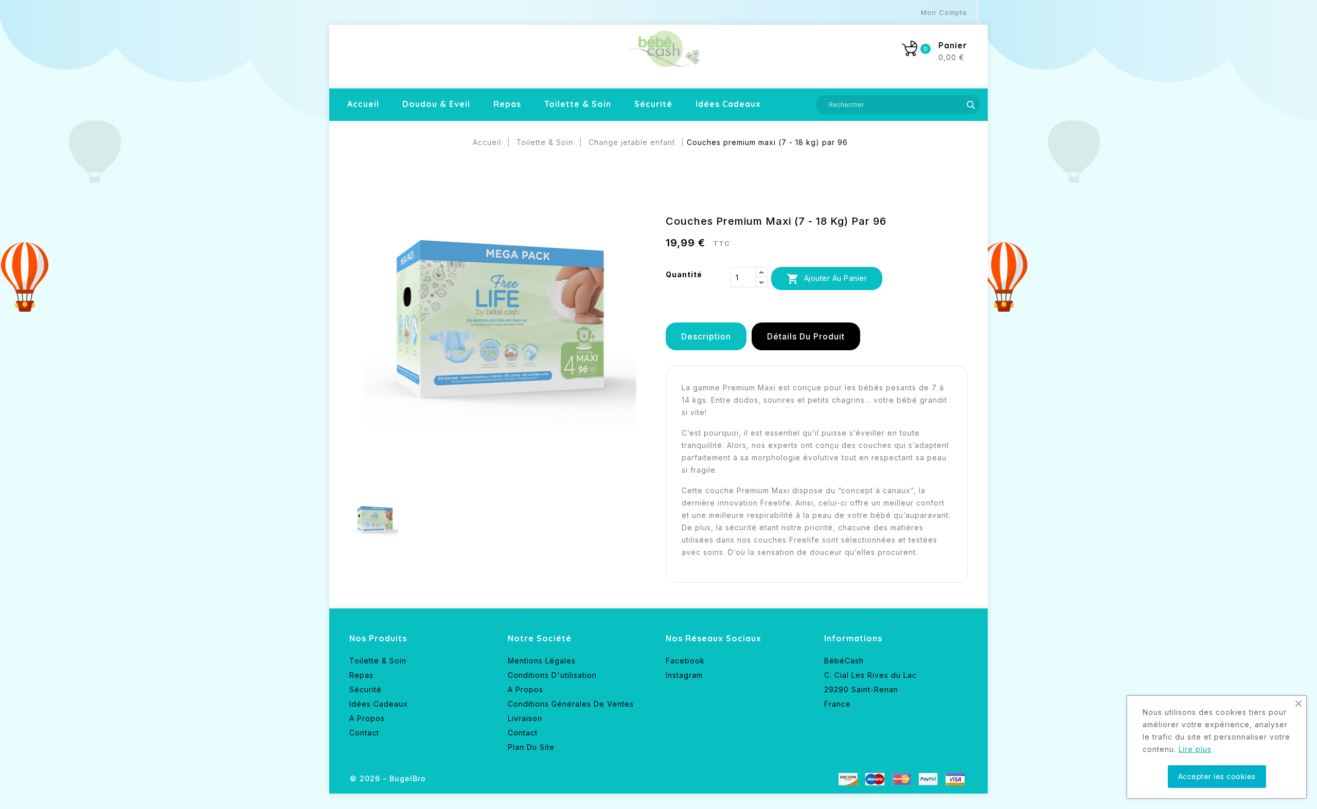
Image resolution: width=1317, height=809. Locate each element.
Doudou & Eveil (436, 104)
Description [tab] (706, 336)
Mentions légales (542, 660)
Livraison (525, 718)
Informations (853, 638)
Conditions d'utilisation (552, 675)
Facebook (685, 660)
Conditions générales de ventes (571, 703)
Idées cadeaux (728, 104)
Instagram (684, 675)
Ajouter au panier (827, 279)
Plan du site (531, 747)
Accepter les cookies (1217, 776)
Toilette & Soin (577, 104)
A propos (367, 718)
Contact (364, 732)
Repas (507, 104)
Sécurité (653, 104)
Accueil (363, 104)
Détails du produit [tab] (806, 336)
